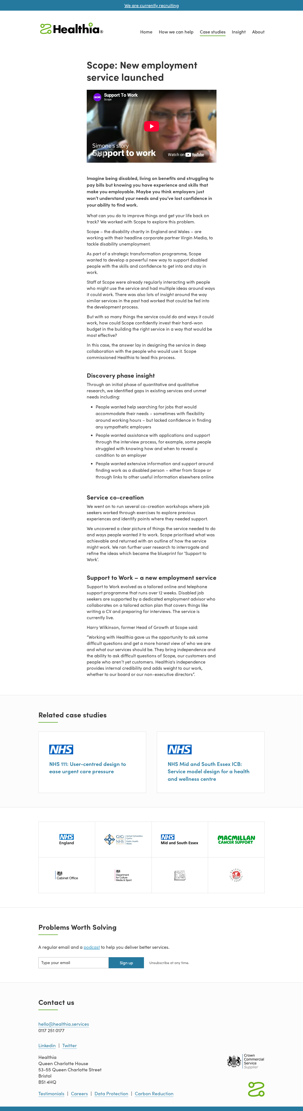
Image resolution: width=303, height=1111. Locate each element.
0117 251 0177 (51, 1030)
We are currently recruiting (151, 5)
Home (146, 31)
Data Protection (111, 1093)
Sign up (126, 962)
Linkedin (47, 1045)
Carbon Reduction (154, 1093)
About (258, 31)
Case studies (213, 31)
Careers (79, 1093)
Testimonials (51, 1093)
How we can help (176, 31)
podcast (92, 947)
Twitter (69, 1045)
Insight (239, 31)
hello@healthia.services (63, 1024)
